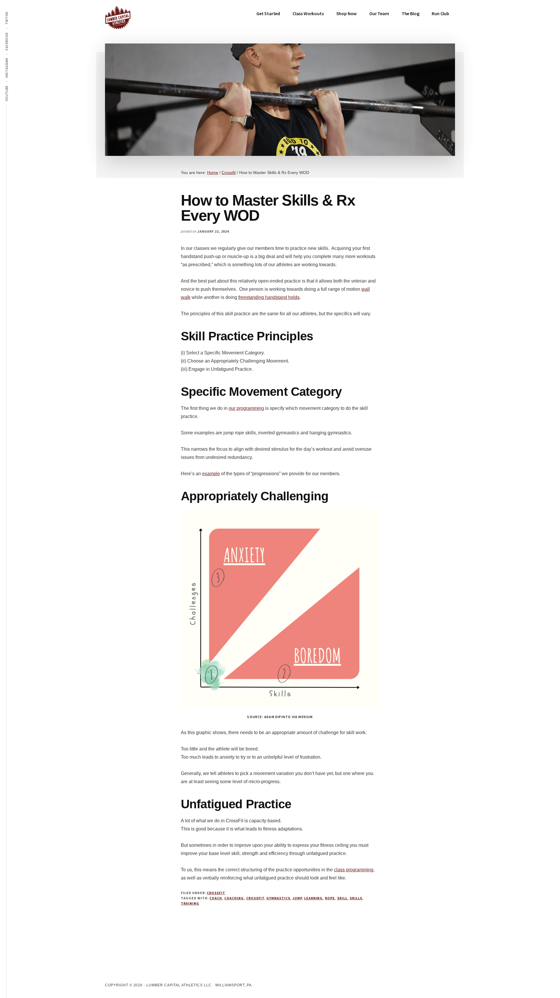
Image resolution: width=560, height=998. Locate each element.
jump (297, 898)
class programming (353, 869)
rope (330, 898)
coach (215, 898)
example (211, 473)
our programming (246, 408)
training (190, 903)
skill (342, 898)
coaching (234, 898)
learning (313, 898)
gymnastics (278, 898)
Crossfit (216, 893)
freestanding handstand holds (269, 297)
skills (356, 898)
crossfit (255, 898)
